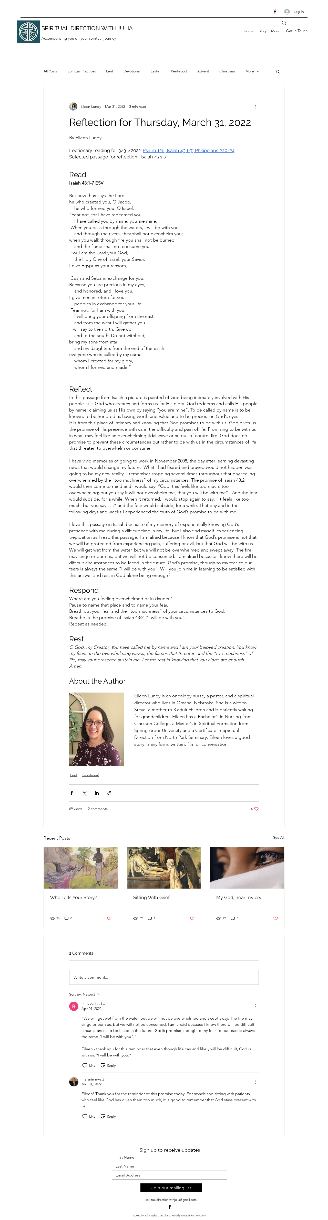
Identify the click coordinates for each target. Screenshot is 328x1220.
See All (278, 837)
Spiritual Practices (81, 71)
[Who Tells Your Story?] (81, 868)
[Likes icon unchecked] (84, 1065)
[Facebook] (275, 11)
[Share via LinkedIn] (96, 793)
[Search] (284, 23)
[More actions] (256, 106)
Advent (203, 71)
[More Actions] (256, 1006)
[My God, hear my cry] (247, 868)
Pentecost (179, 71)
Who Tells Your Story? (73, 897)
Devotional (132, 71)
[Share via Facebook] (71, 793)
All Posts (50, 71)
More (249, 71)
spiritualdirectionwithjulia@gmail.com (171, 1200)
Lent (109, 71)
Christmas (227, 71)
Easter (156, 71)
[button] (277, 71)
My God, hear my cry (238, 897)
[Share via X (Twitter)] (84, 793)
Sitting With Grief (151, 897)
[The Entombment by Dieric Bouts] (164, 868)
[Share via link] (109, 793)
